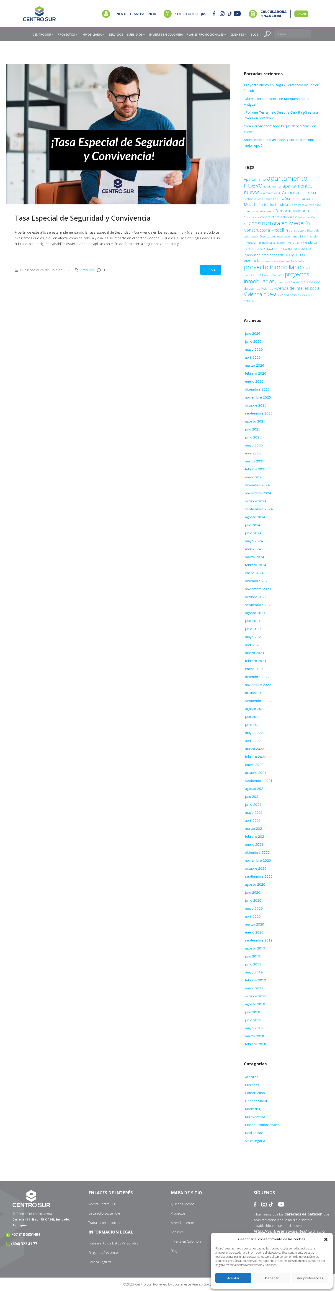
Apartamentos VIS (270, 193)
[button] (326, 1239)
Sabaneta (298, 282)
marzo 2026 (254, 365)
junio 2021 (253, 804)
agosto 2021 (255, 788)
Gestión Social (256, 1100)
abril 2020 (253, 916)
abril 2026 (253, 357)
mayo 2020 (254, 908)
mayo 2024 (254, 541)
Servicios (177, 1232)
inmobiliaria (298, 236)
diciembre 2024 (257, 485)
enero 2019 (254, 988)
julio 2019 (252, 956)
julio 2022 (252, 716)
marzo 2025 (254, 461)
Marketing (253, 1108)
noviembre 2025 (258, 397)
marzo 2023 (254, 652)
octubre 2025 (255, 405)
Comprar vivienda (292, 211)
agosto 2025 (255, 421)
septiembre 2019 (259, 940)
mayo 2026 (254, 349)
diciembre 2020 (257, 852)
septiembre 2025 (259, 413)
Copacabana (267, 236)
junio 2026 (253, 341)
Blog (174, 1251)
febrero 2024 (255, 565)
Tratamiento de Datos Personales (113, 1243)
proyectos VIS (282, 282)
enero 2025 (254, 477)
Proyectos (178, 1213)
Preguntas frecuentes (103, 1252)
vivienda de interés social (297, 288)
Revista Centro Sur (101, 1204)
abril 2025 (253, 453)
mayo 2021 (254, 812)
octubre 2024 (255, 501)
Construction (255, 1092)
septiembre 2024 (259, 509)
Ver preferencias (310, 1278)
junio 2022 (253, 724)
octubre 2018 (255, 996)
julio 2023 (252, 620)
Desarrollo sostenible (104, 1213)
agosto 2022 (255, 708)
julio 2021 (252, 796)
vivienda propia (288, 295)
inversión (313, 236)
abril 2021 (253, 820)
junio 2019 (253, 964)
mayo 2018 (254, 1028)
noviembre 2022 (258, 684)
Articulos (87, 270)
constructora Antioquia (277, 217)
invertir (280, 242)
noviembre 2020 (258, 860)
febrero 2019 (255, 980)
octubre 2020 (255, 868)
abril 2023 (253, 644)
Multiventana (255, 1116)
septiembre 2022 (259, 700)
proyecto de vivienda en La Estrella (282, 261)
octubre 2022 (255, 692)
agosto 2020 (255, 884)
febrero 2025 (255, 469)
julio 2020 (252, 892)
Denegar (272, 1278)
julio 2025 (252, 429)
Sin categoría (255, 1140)
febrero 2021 (255, 836)
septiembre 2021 (259, 780)
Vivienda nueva (260, 294)
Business (252, 1084)
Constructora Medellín (266, 230)
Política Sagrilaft (99, 1262)
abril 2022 (253, 740)
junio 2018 (253, 1020)
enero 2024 (254, 573)
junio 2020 (253, 900)
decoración (283, 236)
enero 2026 (254, 381)
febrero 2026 (255, 373)
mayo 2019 (254, 972)
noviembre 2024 (258, 493)
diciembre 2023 (257, 581)
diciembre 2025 (257, 389)
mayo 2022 (254, 732)
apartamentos (272, 186)
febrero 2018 (255, 1044)
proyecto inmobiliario (273, 267)
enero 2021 (254, 844)
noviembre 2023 (258, 589)
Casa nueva (290, 192)
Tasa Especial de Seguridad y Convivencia (83, 218)
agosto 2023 (255, 612)
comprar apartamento (259, 211)
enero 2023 (254, 668)
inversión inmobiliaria (260, 242)
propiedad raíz (272, 255)
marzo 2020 (254, 924)
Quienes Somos (182, 1204)
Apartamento (255, 179)
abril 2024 (253, 549)
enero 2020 (254, 932)
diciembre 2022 (257, 676)
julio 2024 (252, 525)
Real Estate (254, 1132)
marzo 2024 (254, 557)
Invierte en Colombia (186, 1241)
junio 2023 (253, 628)
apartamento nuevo (275, 182)
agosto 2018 (255, 1004)
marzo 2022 (254, 748)
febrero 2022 (255, 756)
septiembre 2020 (259, 876)
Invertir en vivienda (299, 242)
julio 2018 (252, 1012)
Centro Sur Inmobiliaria (274, 204)
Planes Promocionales (262, 1124)
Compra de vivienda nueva (307, 204)
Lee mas (210, 270)
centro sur (308, 192)
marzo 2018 (254, 1036)
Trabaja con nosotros (104, 1223)
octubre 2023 (255, 597)
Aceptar (233, 1278)
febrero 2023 (255, 660)
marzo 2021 (254, 828)
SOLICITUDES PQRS (190, 13)
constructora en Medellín (279, 223)
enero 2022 (254, 764)
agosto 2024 (255, 517)
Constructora (251, 217)
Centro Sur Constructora (258, 199)
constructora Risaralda (304, 230)
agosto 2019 (255, 948)
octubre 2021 (255, 772)
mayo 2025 (254, 445)
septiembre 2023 (259, 604)
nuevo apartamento (271, 248)
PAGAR (301, 14)
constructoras (251, 236)
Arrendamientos (183, 1223)
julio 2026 (252, 333)
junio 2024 (253, 533)
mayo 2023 (254, 636)
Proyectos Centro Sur (273, 275)
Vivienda (267, 288)
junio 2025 (253, 437)
